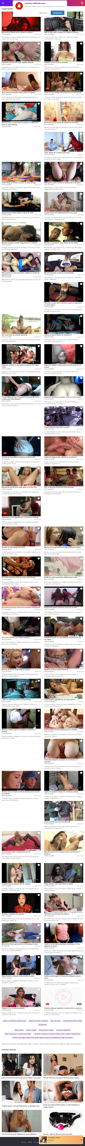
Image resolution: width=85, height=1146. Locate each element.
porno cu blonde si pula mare (14, 1021)
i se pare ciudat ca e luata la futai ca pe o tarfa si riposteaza (57, 1034)
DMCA (30, 1142)
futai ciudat (19, 1030)
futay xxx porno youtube (38, 1021)
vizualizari (42, 1025)
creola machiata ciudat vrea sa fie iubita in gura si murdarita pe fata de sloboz (42, 1038)
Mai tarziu (43, 13)
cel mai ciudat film (63, 1030)
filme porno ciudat (46, 1030)
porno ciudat (31, 1030)
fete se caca (55, 1021)
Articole (23, 1142)
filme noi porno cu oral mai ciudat (18, 1034)
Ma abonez (57, 13)
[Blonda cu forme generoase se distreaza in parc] (21, 933)
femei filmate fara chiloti (72, 1021)
